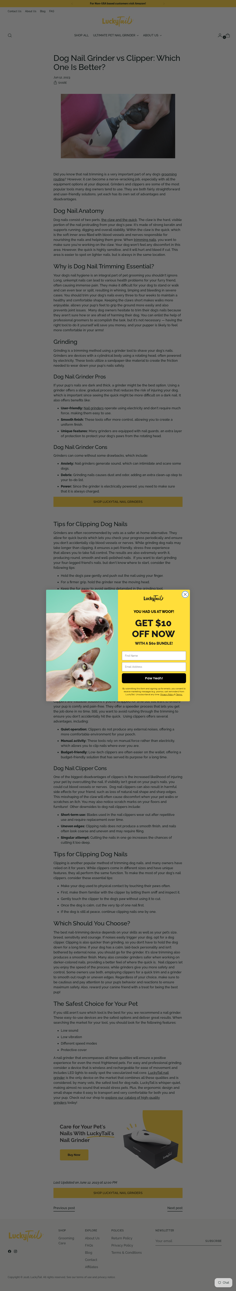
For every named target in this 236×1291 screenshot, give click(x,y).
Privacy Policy (167, 694)
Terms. (179, 694)
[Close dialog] (185, 594)
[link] (154, 598)
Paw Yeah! (154, 678)
